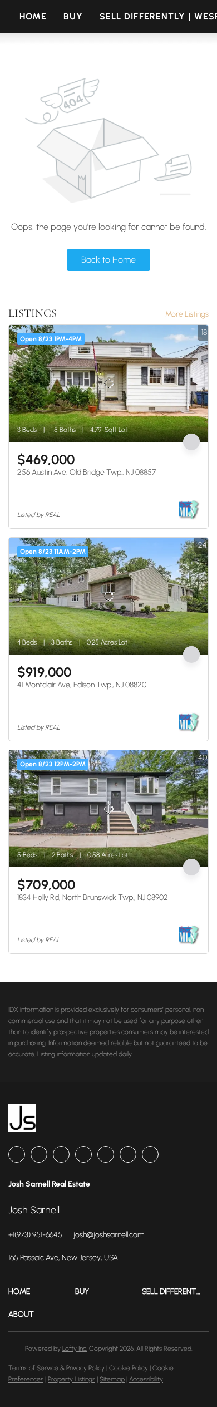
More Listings (187, 314)
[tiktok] (128, 1154)
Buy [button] (72, 16)
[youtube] (105, 1154)
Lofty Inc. (74, 1348)
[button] (41, 1291)
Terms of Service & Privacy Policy (56, 1368)
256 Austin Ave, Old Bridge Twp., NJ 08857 (86, 472)
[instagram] (83, 1154)
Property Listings (71, 1379)
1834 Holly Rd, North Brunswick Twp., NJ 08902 (92, 897)
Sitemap (112, 1379)
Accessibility (146, 1379)
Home (33, 16)
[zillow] (61, 1154)
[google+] (150, 1154)
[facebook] (16, 1154)
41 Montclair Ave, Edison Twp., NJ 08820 (81, 685)
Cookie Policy (128, 1368)
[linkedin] (39, 1154)
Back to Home (108, 259)
